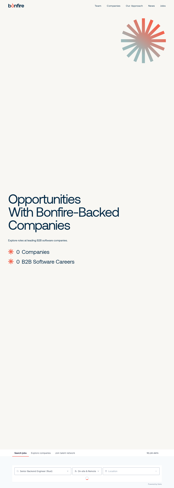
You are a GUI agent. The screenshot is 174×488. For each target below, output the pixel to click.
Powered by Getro (155, 484)
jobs (20, 453)
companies (41, 453)
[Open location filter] (156, 471)
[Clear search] (68, 471)
